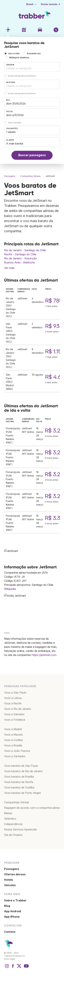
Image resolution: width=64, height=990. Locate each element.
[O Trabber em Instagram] (7, 967)
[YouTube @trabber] (26, 967)
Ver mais (9, 268)
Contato (9, 931)
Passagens (11, 869)
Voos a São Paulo (15, 692)
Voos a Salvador (14, 714)
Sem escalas (14, 122)
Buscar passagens (32, 155)
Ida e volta (14, 53)
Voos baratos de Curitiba (19, 787)
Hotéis (8, 879)
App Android (12, 911)
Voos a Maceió (13, 734)
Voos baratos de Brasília (19, 776)
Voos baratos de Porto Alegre (22, 793)
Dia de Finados (13, 835)
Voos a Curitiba (13, 740)
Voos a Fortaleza (14, 719)
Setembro (10, 818)
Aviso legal (9, 959)
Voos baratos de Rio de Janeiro (23, 771)
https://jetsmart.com (44, 655)
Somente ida (34, 53)
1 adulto (11, 132)
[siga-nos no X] (19, 967)
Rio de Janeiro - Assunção (20, 258)
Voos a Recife (13, 703)
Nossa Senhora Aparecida (20, 829)
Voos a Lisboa (13, 698)
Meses (8, 813)
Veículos (10, 885)
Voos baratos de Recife (18, 782)
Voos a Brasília (13, 745)
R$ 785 (53, 300)
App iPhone (12, 916)
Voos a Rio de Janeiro (17, 708)
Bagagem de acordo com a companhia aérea (32, 807)
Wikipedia (10, 589)
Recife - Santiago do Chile (20, 254)
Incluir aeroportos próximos (22, 76)
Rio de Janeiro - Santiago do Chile (25, 250)
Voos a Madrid (13, 729)
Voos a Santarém (14, 756)
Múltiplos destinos (19, 57)
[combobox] (32, 66)
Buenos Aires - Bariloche (19, 262)
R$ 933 (53, 326)
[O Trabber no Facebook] (13, 967)
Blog (7, 906)
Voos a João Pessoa (17, 750)
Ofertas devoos (15, 874)
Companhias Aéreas (16, 802)
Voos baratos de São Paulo (21, 765)
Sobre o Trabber (15, 900)
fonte (7, 633)
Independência (13, 824)
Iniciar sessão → (50, 4)
